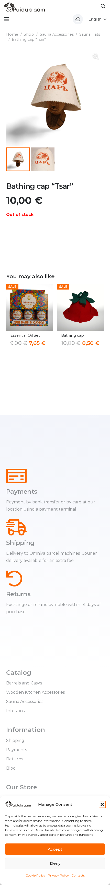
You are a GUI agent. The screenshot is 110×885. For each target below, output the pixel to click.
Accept (55, 849)
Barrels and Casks (24, 683)
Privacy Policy (58, 875)
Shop (29, 34)
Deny (55, 863)
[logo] (24, 6)
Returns (14, 759)
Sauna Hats (89, 34)
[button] (102, 804)
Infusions (15, 710)
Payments (16, 749)
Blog (11, 768)
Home (12, 34)
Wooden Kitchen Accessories (35, 692)
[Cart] (78, 19)
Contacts (78, 875)
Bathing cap (24, 335)
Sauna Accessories (57, 34)
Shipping (15, 740)
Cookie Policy (35, 875)
